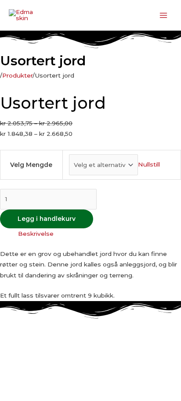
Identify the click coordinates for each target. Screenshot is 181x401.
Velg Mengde (31, 164)
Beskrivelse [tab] (36, 233)
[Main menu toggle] (164, 15)
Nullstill (149, 164)
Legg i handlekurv (47, 218)
